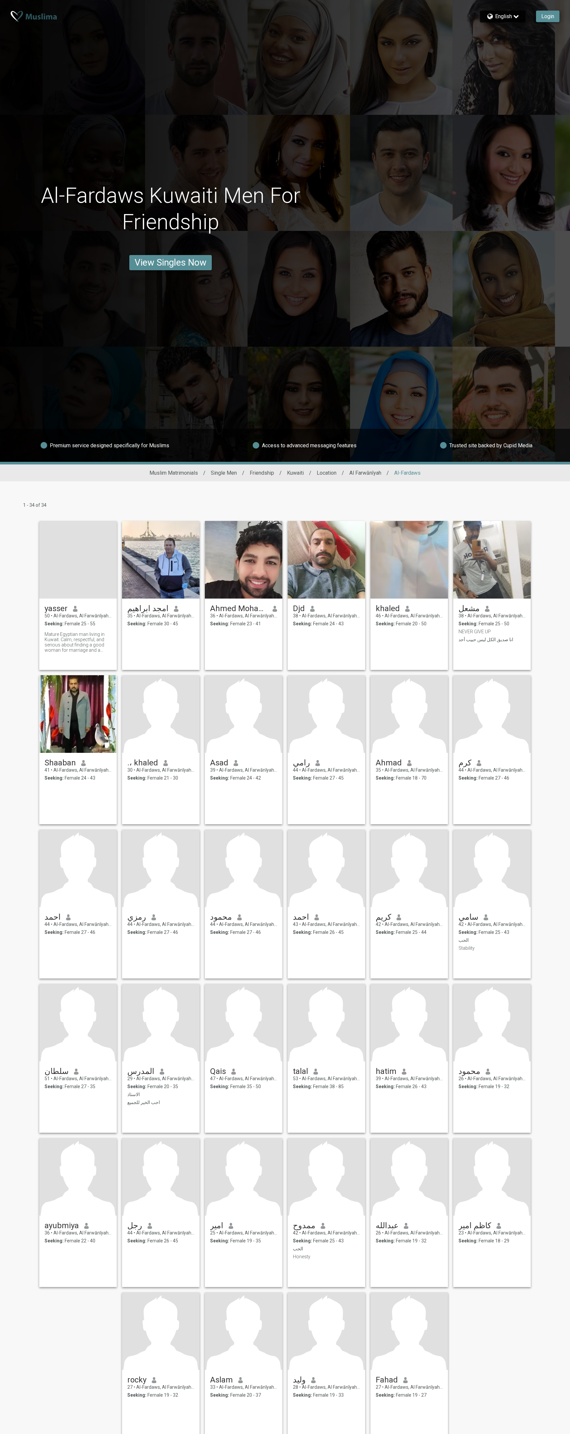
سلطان (57, 1071)
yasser (56, 608)
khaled (388, 608)
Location (326, 473)
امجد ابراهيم (148, 608)
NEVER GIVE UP (475, 631)
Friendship (262, 473)
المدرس (140, 1071)
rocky (136, 1379)
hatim (386, 1071)
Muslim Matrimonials (173, 473)
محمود (221, 917)
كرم (465, 762)
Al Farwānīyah (365, 473)
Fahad (387, 1379)
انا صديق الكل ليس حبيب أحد (486, 639)
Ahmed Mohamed (238, 608)
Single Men (224, 473)
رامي (301, 762)
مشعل (469, 608)
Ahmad (389, 762)
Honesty (301, 1256)
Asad (219, 762)
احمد (53, 917)
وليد (299, 1379)
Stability (467, 948)
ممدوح (304, 1225)
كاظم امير (475, 1225)
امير (216, 1225)
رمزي (136, 917)
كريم (383, 917)
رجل (134, 1225)
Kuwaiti (295, 473)
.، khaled (142, 762)
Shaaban (60, 762)
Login (547, 16)
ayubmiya (62, 1225)
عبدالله (387, 1225)
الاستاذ (133, 1094)
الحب (464, 940)
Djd (299, 608)
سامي (468, 917)
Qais (218, 1071)
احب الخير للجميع (143, 1102)
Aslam (221, 1379)
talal (300, 1071)
